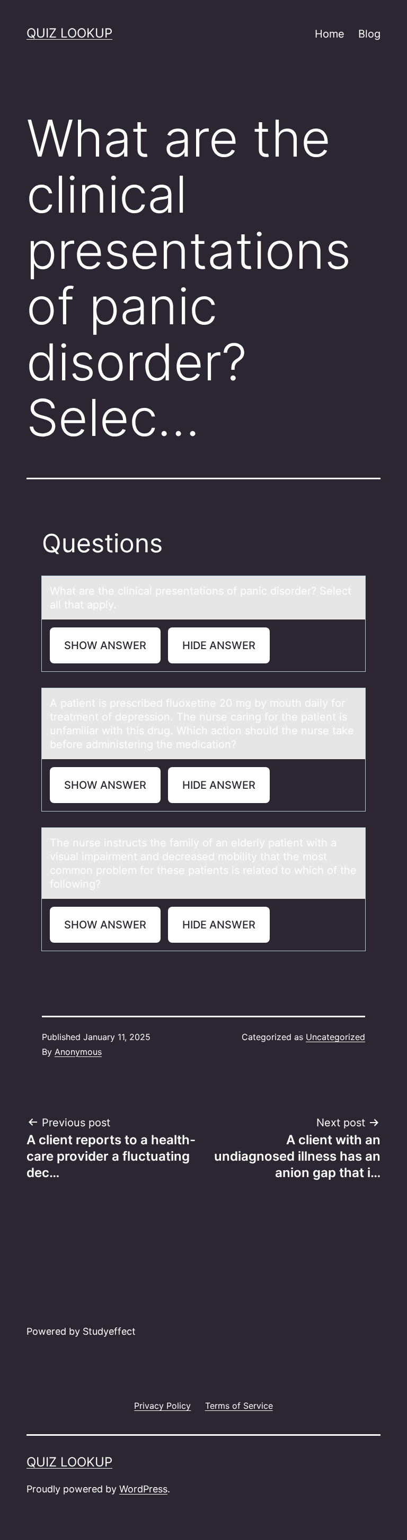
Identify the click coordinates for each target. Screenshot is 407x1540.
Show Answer (105, 645)
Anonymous (78, 1051)
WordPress (143, 1489)
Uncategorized (335, 1037)
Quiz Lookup (69, 33)
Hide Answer (218, 645)
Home (329, 34)
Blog (369, 34)
